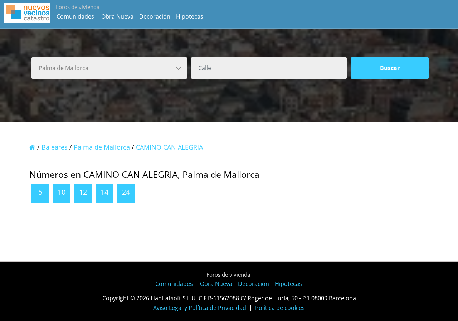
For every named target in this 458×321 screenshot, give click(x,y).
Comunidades (75, 16)
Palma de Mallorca (102, 147)
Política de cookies (280, 308)
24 (126, 192)
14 (104, 192)
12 (83, 192)
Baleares (55, 147)
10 (61, 192)
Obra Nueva (117, 16)
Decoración (154, 16)
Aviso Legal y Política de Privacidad (199, 308)
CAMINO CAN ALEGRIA (169, 147)
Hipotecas (189, 16)
